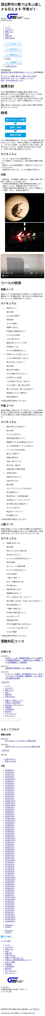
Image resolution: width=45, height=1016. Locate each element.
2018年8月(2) (9, 845)
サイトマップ (10, 716)
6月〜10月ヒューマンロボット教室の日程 (20, 741)
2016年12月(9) (10, 877)
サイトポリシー (11, 714)
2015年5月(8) (9, 908)
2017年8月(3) (9, 862)
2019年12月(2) (10, 818)
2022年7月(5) (9, 785)
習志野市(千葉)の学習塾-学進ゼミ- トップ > (17, 72)
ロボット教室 (10, 962)
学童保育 (8, 707)
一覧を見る (5, 682)
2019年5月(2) (9, 831)
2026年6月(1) (9, 770)
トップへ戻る (6, 941)
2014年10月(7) (10, 921)
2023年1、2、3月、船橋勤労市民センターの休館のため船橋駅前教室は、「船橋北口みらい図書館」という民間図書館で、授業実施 (24, 660)
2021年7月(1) (9, 792)
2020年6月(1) (9, 810)
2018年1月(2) (9, 858)
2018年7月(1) (9, 847)
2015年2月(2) (9, 915)
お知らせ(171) (10, 759)
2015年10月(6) (10, 899)
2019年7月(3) (9, 827)
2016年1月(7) (9, 895)
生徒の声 (8, 36)
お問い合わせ (10, 38)
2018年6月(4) (9, 849)
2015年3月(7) (9, 912)
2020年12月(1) (10, 801)
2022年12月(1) (10, 779)
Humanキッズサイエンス (14, 705)
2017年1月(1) (9, 875)
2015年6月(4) (9, 906)
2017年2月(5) (9, 873)
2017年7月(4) (9, 864)
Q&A (7, 34)
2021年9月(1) (9, 790)
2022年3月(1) (9, 788)
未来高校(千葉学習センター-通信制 (18, 668)
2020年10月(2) (10, 805)
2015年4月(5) (9, 910)
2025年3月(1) (9, 777)
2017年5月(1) (9, 869)
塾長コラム (9, 32)
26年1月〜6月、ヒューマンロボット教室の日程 (22, 746)
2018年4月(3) (9, 853)
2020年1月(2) (9, 816)
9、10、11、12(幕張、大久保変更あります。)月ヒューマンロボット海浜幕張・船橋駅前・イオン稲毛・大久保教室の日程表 (24, 676)
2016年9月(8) (9, 882)
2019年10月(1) (10, 820)
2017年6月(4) (9, 866)
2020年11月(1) (10, 803)
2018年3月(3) (9, 856)
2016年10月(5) (10, 880)
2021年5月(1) (9, 794)
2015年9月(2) (9, 902)
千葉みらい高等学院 (12, 703)
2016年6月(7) (9, 888)
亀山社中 (8, 711)
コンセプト (9, 29)
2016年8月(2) (9, 884)
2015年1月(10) (10, 917)
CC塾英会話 (9, 709)
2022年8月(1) (9, 783)
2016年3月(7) (9, 893)
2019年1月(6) (9, 836)
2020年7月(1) (9, 807)
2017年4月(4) (9, 871)
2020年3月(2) (9, 814)
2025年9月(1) (9, 772)
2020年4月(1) (9, 812)
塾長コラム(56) (10, 761)
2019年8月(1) (9, 825)
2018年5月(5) (9, 851)
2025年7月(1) (9, 774)
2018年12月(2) (10, 838)
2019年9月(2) (9, 823)
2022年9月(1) (9, 781)
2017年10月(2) (10, 860)
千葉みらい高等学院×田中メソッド (18, 960)
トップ (7, 27)
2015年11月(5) (10, 897)
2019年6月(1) (9, 829)
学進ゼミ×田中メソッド (14, 700)
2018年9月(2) (9, 842)
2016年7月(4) (9, 886)
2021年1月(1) (9, 799)
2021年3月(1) (9, 796)
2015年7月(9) (9, 904)
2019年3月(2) (9, 834)
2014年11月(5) (10, 919)
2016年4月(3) (9, 891)
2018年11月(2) (10, 840)
